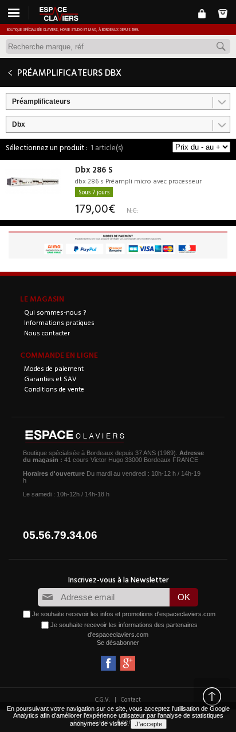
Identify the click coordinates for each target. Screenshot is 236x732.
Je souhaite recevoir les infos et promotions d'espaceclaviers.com (123, 613)
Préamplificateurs (41, 101)
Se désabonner (118, 642)
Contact (131, 699)
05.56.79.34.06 (60, 535)
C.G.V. (102, 699)
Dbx (18, 124)
